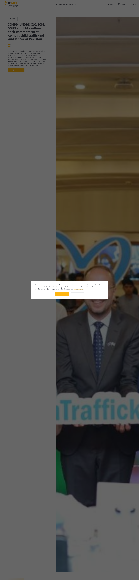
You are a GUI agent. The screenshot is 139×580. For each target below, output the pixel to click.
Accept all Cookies (62, 294)
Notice (81, 289)
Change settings (77, 294)
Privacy (76, 289)
